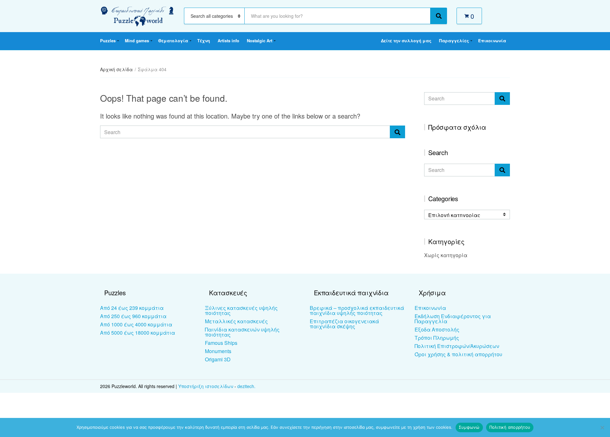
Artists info (228, 41)
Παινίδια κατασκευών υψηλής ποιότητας (242, 332)
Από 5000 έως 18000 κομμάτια (137, 332)
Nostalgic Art (259, 41)
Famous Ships (221, 342)
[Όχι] (602, 427)
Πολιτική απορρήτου (510, 427)
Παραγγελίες (454, 41)
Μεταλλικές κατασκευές (236, 321)
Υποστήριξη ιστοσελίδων (206, 386)
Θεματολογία (173, 41)
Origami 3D (218, 359)
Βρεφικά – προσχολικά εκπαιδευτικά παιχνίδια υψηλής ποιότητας (357, 310)
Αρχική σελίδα (116, 69)
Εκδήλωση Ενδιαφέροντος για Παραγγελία (453, 318)
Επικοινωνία (492, 41)
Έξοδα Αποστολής (437, 329)
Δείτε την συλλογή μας (406, 41)
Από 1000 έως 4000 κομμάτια (136, 324)
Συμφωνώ (469, 427)
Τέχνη (203, 41)
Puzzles (108, 41)
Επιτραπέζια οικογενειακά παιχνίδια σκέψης (344, 324)
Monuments (218, 351)
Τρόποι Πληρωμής (437, 337)
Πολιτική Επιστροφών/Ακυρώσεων (457, 346)
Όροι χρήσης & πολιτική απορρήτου (458, 354)
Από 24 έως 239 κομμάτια (132, 307)
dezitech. (246, 386)
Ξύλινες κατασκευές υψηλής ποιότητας (241, 310)
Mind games (137, 41)
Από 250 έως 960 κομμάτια (133, 316)
